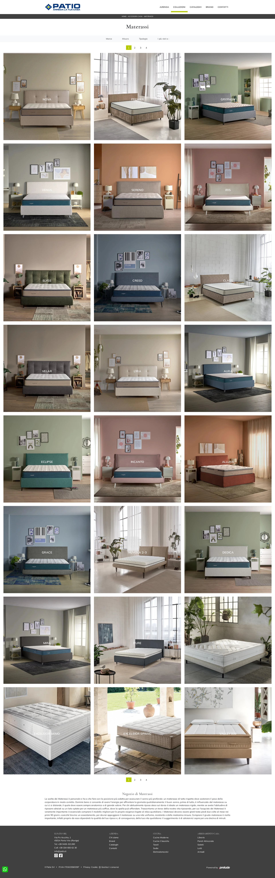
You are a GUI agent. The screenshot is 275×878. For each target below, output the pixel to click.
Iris (228, 190)
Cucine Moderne (161, 837)
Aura (228, 371)
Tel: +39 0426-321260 (64, 844)
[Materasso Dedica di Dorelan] (228, 549)
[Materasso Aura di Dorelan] (228, 368)
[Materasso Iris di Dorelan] (228, 187)
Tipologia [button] (143, 38)
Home (124, 16)
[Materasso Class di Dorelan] (228, 277)
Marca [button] (109, 38)
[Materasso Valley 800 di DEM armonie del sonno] (228, 730)
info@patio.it (60, 851)
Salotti (201, 844)
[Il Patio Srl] (62, 7)
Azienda (164, 7)
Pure (137, 643)
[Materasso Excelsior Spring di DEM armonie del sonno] (137, 730)
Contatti (223, 7)
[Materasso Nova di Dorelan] (47, 96)
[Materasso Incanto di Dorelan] (137, 458)
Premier (137, 99)
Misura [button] (125, 38)
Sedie (155, 848)
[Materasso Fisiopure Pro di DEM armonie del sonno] (228, 640)
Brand (209, 7)
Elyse (47, 280)
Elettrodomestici (160, 852)
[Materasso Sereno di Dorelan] (137, 187)
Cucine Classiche (161, 841)
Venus (47, 190)
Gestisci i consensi (110, 867)
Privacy (86, 867)
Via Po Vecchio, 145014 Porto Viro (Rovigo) (66, 839)
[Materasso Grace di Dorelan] (47, 549)
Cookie (94, 867)
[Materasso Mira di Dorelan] (47, 640)
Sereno (137, 190)
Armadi (201, 852)
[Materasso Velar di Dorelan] (47, 368)
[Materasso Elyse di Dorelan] (47, 277)
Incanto (137, 461)
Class (228, 280)
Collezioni (179, 7)
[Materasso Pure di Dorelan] (137, 640)
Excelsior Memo (47, 733)
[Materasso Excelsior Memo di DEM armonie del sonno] (47, 730)
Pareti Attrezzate (206, 841)
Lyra (137, 371)
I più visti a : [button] (163, 38)
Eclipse (47, 461)
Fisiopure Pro (228, 643)
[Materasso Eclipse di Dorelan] (47, 458)
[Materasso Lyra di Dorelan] (137, 368)
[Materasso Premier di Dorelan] (137, 96)
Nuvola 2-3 (137, 552)
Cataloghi (196, 7)
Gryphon (228, 99)
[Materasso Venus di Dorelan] (47, 187)
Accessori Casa (135, 16)
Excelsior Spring (137, 733)
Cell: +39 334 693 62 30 (65, 847)
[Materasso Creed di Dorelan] (137, 277)
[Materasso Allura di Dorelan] (228, 458)
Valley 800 (227, 733)
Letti (200, 848)
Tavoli (156, 844)
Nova (47, 99)
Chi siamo (113, 837)
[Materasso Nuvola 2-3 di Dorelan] (137, 549)
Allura (228, 461)
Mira (47, 643)
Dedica (228, 552)
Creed (137, 280)
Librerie (201, 837)
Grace (47, 552)
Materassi (148, 16)
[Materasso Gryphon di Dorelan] (228, 96)
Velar (47, 371)
